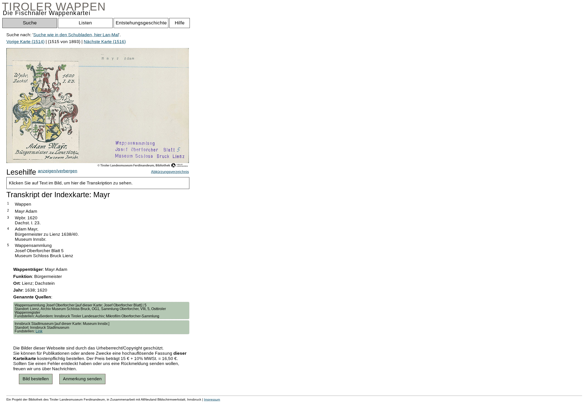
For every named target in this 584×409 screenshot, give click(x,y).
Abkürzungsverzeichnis (170, 172)
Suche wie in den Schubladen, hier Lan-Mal (76, 34)
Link (39, 331)
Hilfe (222, 404)
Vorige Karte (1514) (25, 41)
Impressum (212, 399)
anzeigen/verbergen (57, 170)
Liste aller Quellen (160, 404)
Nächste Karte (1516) (105, 41)
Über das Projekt (197, 404)
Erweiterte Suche (23, 404)
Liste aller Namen (122, 404)
